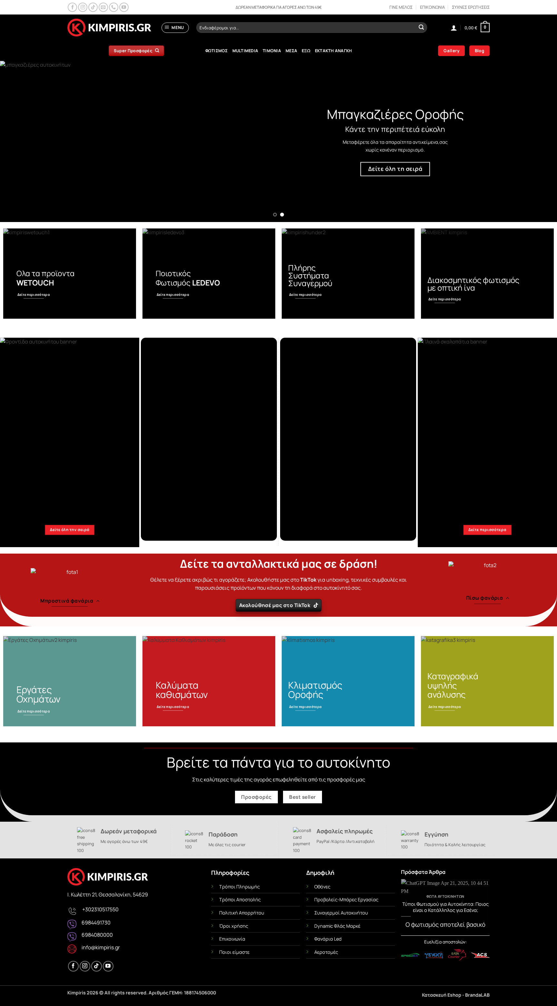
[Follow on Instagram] (82, 7)
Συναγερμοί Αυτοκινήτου (341, 913)
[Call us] (113, 7)
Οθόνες (322, 887)
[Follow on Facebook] (72, 7)
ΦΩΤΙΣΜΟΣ (216, 50)
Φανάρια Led (328, 939)
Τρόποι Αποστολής (240, 899)
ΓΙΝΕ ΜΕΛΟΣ (401, 7)
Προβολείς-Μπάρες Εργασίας (346, 899)
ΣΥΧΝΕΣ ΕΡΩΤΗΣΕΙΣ (471, 7)
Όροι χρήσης (233, 926)
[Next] (537, 141)
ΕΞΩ (306, 50)
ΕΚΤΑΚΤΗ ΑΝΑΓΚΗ (333, 50)
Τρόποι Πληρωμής (239, 887)
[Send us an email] (103, 7)
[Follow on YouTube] (124, 7)
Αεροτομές (326, 952)
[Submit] (421, 27)
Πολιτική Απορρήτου (241, 913)
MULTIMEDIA (245, 50)
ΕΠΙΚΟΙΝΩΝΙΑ (432, 7)
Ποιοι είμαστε (234, 952)
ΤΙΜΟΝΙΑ (272, 50)
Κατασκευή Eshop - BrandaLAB (456, 995)
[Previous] (19, 141)
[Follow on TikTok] (93, 7)
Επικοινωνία (232, 939)
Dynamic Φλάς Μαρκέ (337, 926)
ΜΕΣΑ (291, 50)
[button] (175, 28)
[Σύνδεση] (454, 28)
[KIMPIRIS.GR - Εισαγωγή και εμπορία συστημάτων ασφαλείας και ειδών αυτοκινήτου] (109, 28)
